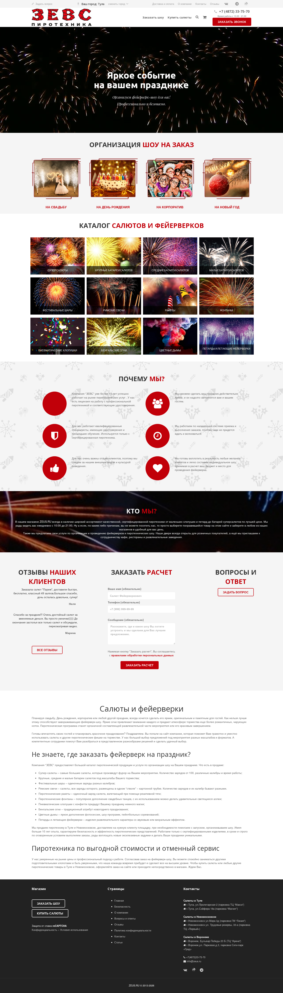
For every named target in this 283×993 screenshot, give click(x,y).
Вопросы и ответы (125, 918)
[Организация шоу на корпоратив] (170, 178)
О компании (121, 912)
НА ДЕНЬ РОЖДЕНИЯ (113, 207)
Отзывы (118, 924)
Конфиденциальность (44, 930)
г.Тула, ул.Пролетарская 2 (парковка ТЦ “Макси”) (215, 904)
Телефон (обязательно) (124, 602)
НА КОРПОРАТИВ (170, 207)
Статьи (118, 942)
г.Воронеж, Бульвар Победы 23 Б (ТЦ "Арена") (214, 941)
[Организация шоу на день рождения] (113, 178)
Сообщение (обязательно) (126, 620)
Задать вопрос (44, 4)
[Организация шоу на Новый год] (227, 178)
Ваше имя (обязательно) (124, 589)
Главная (119, 900)
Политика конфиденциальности (132, 930)
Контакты (119, 936)
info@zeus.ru (194, 961)
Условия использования (74, 930)
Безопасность (122, 906)
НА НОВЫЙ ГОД (226, 207)
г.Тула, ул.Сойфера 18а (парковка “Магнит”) (212, 908)
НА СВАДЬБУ (56, 207)
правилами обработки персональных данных (142, 655)
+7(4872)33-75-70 (195, 957)
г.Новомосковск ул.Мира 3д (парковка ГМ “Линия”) (216, 921)
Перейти (57, 256)
